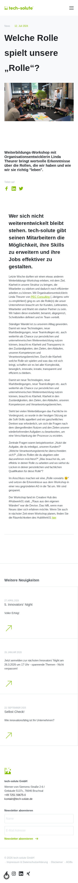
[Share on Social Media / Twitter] (21, 188)
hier (54, 517)
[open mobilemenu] (71, 8)
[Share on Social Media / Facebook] (6, 188)
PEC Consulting (40, 296)
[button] (6, 876)
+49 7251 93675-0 (15, 794)
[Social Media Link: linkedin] (21, 873)
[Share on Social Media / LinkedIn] (14, 188)
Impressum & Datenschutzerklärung (27, 862)
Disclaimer (57, 862)
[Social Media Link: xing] (28, 873)
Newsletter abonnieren (19, 838)
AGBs (69, 862)
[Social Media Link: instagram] (14, 873)
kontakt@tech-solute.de (18, 798)
